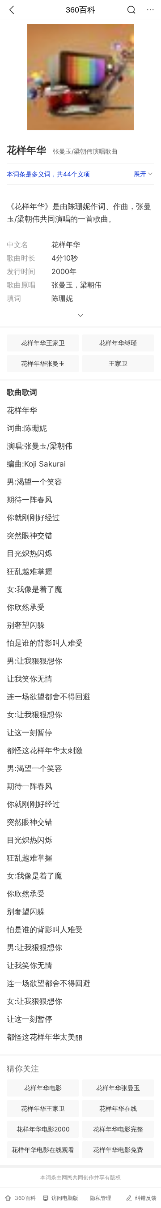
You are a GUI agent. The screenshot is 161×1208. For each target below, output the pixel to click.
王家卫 (118, 363)
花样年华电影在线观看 (43, 1149)
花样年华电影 (43, 1088)
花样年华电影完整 (118, 1129)
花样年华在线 (118, 1108)
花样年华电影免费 (118, 1149)
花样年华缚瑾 (118, 343)
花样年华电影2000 (43, 1129)
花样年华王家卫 (43, 343)
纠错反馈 (146, 1198)
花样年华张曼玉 (43, 363)
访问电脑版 (64, 1198)
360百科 (80, 9)
